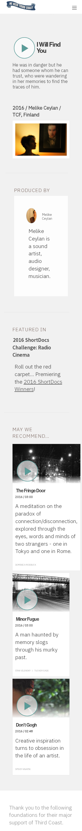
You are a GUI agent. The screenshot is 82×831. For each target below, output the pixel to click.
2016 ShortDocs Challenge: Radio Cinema (32, 347)
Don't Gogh (26, 725)
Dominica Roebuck (25, 564)
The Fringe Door (31, 490)
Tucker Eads (41, 670)
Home (5, 1)
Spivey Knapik (23, 769)
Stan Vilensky (23, 670)
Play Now (24, 48)
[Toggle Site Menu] (74, 8)
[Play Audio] (53, 7)
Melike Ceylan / (44, 107)
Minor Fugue (27, 619)
